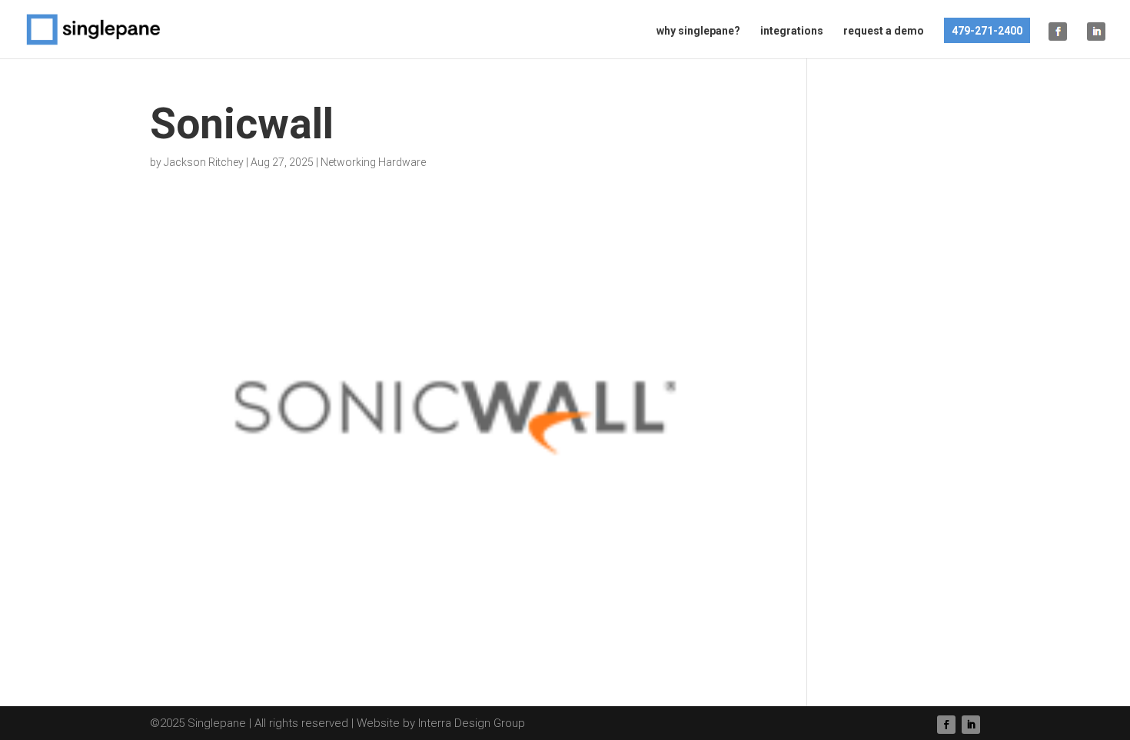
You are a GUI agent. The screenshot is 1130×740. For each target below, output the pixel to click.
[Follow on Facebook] (946, 724)
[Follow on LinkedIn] (971, 724)
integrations (791, 31)
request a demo (883, 31)
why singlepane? (698, 31)
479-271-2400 (987, 31)
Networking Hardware (373, 162)
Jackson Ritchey (204, 162)
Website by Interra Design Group (441, 723)
